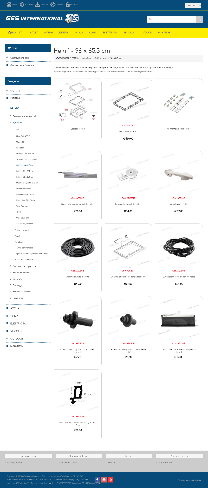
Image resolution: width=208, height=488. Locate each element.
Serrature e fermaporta (25, 116)
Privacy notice (14, 462)
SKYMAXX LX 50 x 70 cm (26, 159)
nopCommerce (194, 480)
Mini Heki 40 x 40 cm (24, 194)
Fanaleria (18, 297)
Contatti (59, 4)
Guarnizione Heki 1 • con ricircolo (179, 276)
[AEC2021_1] (128, 174)
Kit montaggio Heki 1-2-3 (179, 128)
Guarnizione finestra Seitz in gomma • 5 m (77, 423)
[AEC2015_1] (178, 247)
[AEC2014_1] (128, 247)
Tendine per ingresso (24, 248)
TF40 (18, 212)
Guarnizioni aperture (24, 259)
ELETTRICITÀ (110, 32)
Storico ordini (165, 462)
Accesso (74, 4)
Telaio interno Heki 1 (128, 131)
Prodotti (16, 32)
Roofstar (20, 148)
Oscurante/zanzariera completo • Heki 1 (179, 350)
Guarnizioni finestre (22, 65)
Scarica (44, 4)
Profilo (111, 462)
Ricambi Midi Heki (23, 188)
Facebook (97, 479)
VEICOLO (128, 32)
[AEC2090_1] (77, 393)
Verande (17, 278)
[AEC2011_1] (128, 101)
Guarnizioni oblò (20, 57)
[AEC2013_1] (178, 174)
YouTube (110, 479)
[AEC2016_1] (77, 247)
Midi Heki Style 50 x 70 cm (27, 183)
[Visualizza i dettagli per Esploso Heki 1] (77, 101)
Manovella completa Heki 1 (128, 204)
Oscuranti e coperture (24, 266)
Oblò (17, 129)
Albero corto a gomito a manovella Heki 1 (128, 350)
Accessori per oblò (24, 223)
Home (14, 4)
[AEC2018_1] (77, 174)
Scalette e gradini (22, 291)
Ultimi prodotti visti (67, 462)
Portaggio (18, 285)
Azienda (29, 4)
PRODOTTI (64, 58)
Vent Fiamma (21, 206)
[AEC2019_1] (128, 319)
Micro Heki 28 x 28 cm (25, 200)
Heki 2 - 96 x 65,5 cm (24, 171)
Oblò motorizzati (22, 230)
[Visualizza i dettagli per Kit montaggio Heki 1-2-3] (178, 101)
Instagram (104, 479)
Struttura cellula (21, 272)
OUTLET (33, 32)
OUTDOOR (146, 32)
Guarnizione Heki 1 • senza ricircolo (128, 276)
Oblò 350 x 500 (22, 218)
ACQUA (79, 32)
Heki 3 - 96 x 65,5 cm (24, 177)
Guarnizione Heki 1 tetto (77, 276)
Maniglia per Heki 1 (179, 204)
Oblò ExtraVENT (23, 136)
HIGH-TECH (164, 32)
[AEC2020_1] (77, 319)
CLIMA (92, 32)
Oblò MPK (20, 142)
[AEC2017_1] (178, 319)
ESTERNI (63, 32)
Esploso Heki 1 (77, 128)
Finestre (18, 236)
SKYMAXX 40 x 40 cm (25, 153)
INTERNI (48, 32)
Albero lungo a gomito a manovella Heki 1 (77, 350)
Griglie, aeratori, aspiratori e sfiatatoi (31, 253)
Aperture (17, 122)
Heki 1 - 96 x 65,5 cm (24, 165)
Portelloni (19, 242)
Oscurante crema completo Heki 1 (77, 204)
